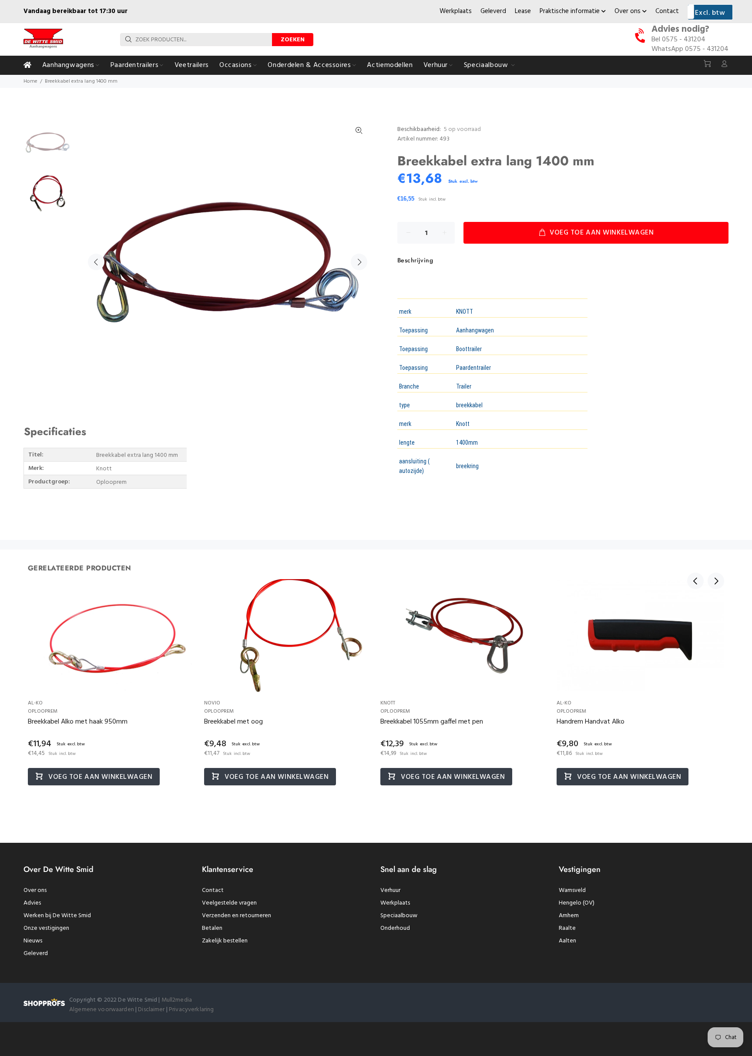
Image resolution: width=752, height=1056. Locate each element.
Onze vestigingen (46, 928)
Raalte (567, 928)
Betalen (212, 928)
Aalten (567, 941)
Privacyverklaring (191, 1010)
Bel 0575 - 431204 (678, 39)
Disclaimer (152, 1010)
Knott (387, 703)
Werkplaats (456, 11)
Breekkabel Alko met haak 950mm (78, 721)
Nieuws (33, 941)
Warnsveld (572, 890)
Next (359, 262)
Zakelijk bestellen (225, 941)
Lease (523, 11)
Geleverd (493, 11)
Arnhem (569, 916)
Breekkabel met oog (233, 721)
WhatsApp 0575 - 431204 (689, 49)
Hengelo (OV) (576, 903)
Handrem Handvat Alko (590, 721)
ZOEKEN (293, 40)
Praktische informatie (570, 11)
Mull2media (176, 1000)
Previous (96, 262)
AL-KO (35, 703)
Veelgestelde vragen (229, 903)
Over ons (628, 11)
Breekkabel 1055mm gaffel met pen (431, 721)
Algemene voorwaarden (101, 1010)
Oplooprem (42, 711)
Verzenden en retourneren (236, 916)
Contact (667, 11)
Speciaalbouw (398, 916)
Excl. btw (710, 13)
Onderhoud (395, 928)
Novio (212, 703)
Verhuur (390, 890)
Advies (32, 903)
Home (30, 81)
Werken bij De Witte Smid (57, 916)
